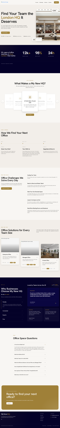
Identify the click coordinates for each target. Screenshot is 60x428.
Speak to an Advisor (6, 188)
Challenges (41, 2)
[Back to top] (5, 2)
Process (36, 2)
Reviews (50, 2)
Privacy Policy (44, 425)
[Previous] (3, 101)
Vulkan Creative (57, 425)
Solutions (45, 2)
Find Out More (29, 114)
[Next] (57, 101)
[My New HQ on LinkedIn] (1, 419)
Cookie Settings (49, 425)
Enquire (56, 2)
